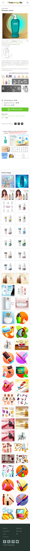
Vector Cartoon (19, 42)
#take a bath (11, 116)
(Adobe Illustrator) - (11, 102)
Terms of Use (19, 531)
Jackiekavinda (14, 41)
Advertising (18, 528)
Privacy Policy (6, 531)
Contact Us (5, 536)
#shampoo (4, 116)
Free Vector (11, 42)
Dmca (4, 534)
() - (10, 100)
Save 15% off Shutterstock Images (18, 73)
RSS (17, 534)
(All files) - (9, 105)
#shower (18, 116)
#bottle (23, 116)
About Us (5, 528)
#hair (3, 117)
